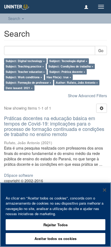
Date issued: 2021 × (19, 88)
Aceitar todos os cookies (55, 238)
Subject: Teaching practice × (25, 66)
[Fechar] (104, 190)
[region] (55, 214)
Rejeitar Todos (55, 224)
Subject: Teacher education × (25, 72)
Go (100, 50)
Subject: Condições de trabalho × (70, 66)
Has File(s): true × (59, 77)
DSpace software (18, 175)
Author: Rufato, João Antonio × (77, 82)
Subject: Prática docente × (67, 72)
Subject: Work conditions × (24, 77)
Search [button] (14, 18)
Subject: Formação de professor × (28, 82)
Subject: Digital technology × (25, 61)
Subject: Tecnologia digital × (68, 61)
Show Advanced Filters (87, 95)
